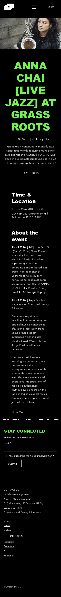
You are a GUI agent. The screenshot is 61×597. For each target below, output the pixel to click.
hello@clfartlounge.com (16, 494)
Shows (7, 520)
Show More (18, 412)
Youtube (8, 555)
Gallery (7, 529)
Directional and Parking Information (22, 512)
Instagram (9, 541)
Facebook (9, 546)
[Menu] (34, 7)
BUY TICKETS (31, 173)
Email (7, 443)
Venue (7, 525)
